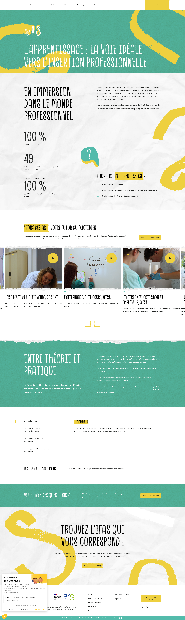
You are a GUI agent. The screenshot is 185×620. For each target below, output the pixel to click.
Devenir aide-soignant (35, 5)
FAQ (93, 5)
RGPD (97, 618)
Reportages (81, 5)
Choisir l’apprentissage (60, 5)
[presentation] (88, 324)
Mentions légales (87, 618)
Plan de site (106, 618)
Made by (115, 618)
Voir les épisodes (150, 237)
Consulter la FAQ (150, 495)
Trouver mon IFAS (92, 566)
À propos (118, 599)
